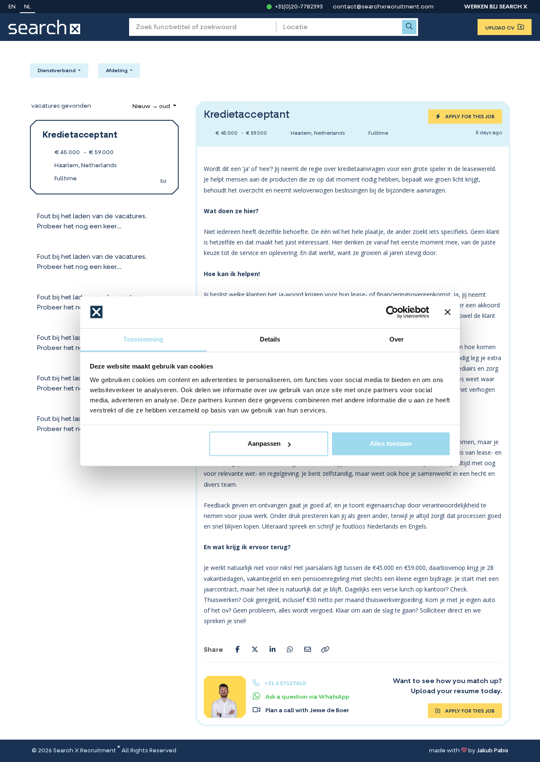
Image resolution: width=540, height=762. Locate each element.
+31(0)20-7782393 (299, 7)
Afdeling (117, 70)
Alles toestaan (391, 443)
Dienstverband (57, 70)
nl (27, 7)
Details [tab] (270, 339)
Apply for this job (469, 116)
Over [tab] (396, 339)
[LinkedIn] (272, 649)
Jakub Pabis (492, 751)
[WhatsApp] (289, 649)
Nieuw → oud (151, 106)
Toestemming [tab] (143, 339)
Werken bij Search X (495, 7)
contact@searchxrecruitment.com (383, 7)
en (12, 7)
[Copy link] (325, 649)
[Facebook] (237, 649)
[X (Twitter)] (254, 649)
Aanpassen (264, 443)
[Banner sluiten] (448, 312)
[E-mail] (307, 649)
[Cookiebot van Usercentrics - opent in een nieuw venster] (392, 312)
